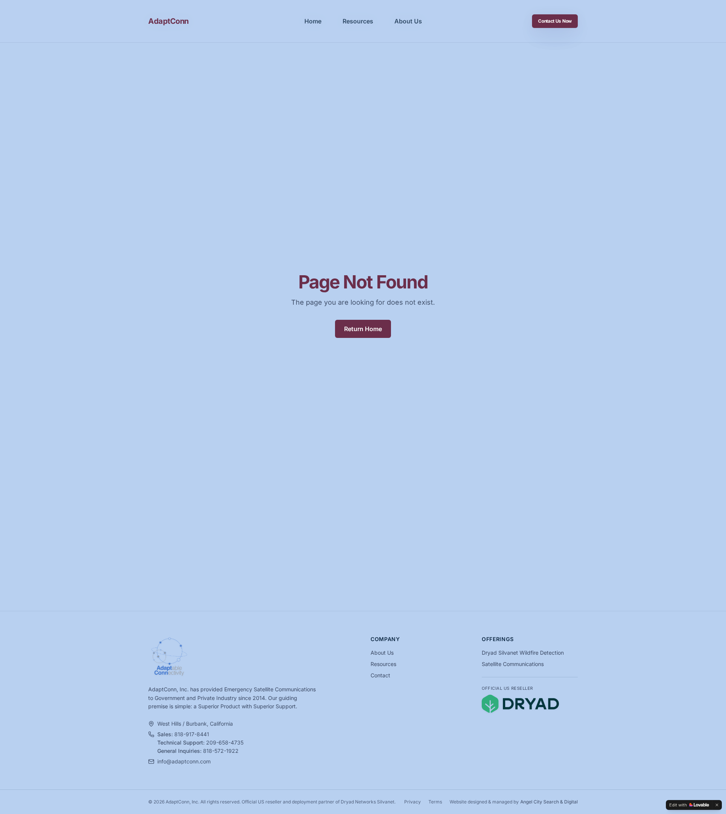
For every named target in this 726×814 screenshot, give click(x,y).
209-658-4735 (225, 742)
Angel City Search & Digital (549, 802)
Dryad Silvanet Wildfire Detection (523, 652)
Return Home (363, 329)
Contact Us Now (555, 21)
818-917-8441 (191, 734)
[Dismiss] (716, 804)
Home (312, 21)
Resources (358, 21)
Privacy (412, 802)
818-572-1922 (221, 751)
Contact (380, 675)
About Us (408, 21)
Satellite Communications (513, 664)
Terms (435, 802)
